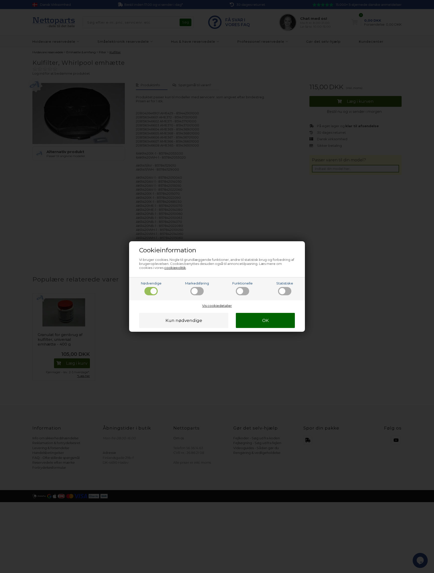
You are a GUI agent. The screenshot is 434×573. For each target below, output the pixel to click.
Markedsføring (197, 283)
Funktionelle (242, 283)
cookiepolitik (175, 268)
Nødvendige (151, 283)
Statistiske (284, 283)
